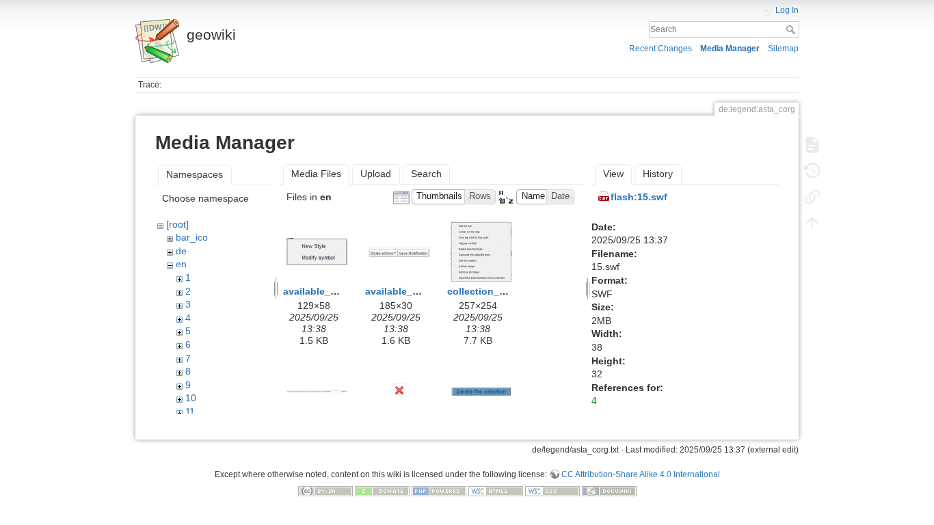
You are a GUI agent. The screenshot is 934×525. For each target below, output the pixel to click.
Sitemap (783, 48)
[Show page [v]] (812, 145)
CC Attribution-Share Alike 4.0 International (640, 474)
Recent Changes (660, 48)
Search (792, 29)
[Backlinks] (812, 197)
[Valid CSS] (552, 491)
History (658, 173)
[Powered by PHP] (439, 491)
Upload (375, 173)
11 (190, 411)
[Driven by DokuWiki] (609, 491)
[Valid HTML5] (495, 491)
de (181, 250)
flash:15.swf (639, 196)
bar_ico (192, 237)
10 (190, 397)
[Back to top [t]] (812, 223)
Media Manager (730, 48)
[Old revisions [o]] (812, 171)
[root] (177, 224)
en (181, 263)
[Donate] (382, 491)
